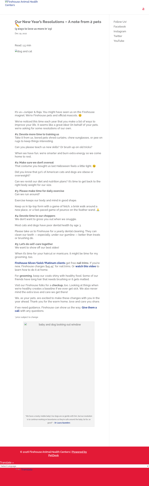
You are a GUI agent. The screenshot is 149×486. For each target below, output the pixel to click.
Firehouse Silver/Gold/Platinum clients (40, 262)
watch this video (85, 266)
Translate (27, 469)
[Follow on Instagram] (112, 452)
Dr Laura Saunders (62, 423)
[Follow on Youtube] (120, 452)
